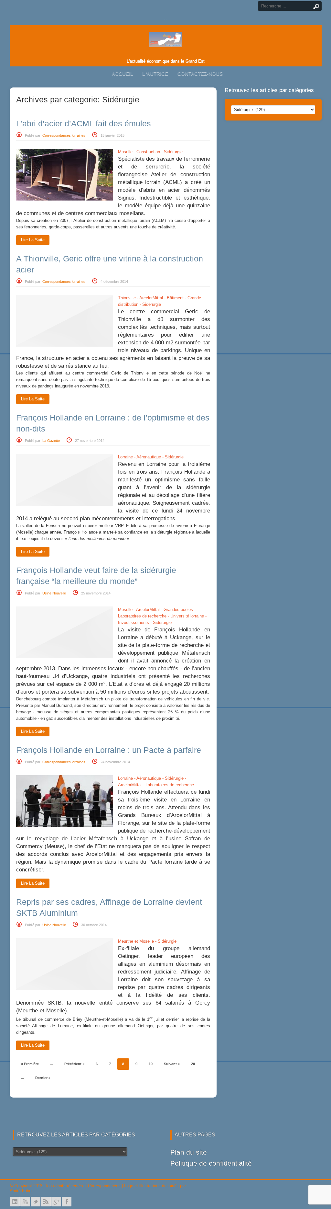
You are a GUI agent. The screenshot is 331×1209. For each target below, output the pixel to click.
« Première (30, 1064)
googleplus (56, 1201)
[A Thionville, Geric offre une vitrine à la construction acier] (64, 345)
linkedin (15, 1201)
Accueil (122, 73)
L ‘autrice (155, 73)
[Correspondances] (165, 42)
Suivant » (172, 1064)
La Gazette (51, 441)
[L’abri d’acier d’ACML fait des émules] (64, 199)
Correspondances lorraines (63, 135)
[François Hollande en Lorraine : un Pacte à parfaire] (64, 825)
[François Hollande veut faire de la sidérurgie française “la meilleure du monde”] (64, 656)
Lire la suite (33, 239)
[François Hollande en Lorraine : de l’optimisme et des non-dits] (64, 504)
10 (151, 1064)
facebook (66, 1201)
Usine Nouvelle (54, 593)
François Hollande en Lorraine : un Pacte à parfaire (108, 749)
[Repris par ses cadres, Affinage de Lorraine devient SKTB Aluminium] (64, 988)
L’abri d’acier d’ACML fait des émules (83, 123)
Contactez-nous (200, 73)
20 (193, 1064)
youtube (25, 1201)
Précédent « (74, 1064)
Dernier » (42, 1078)
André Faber (21, 1190)
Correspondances (104, 1185)
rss (46, 1201)
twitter (35, 1201)
